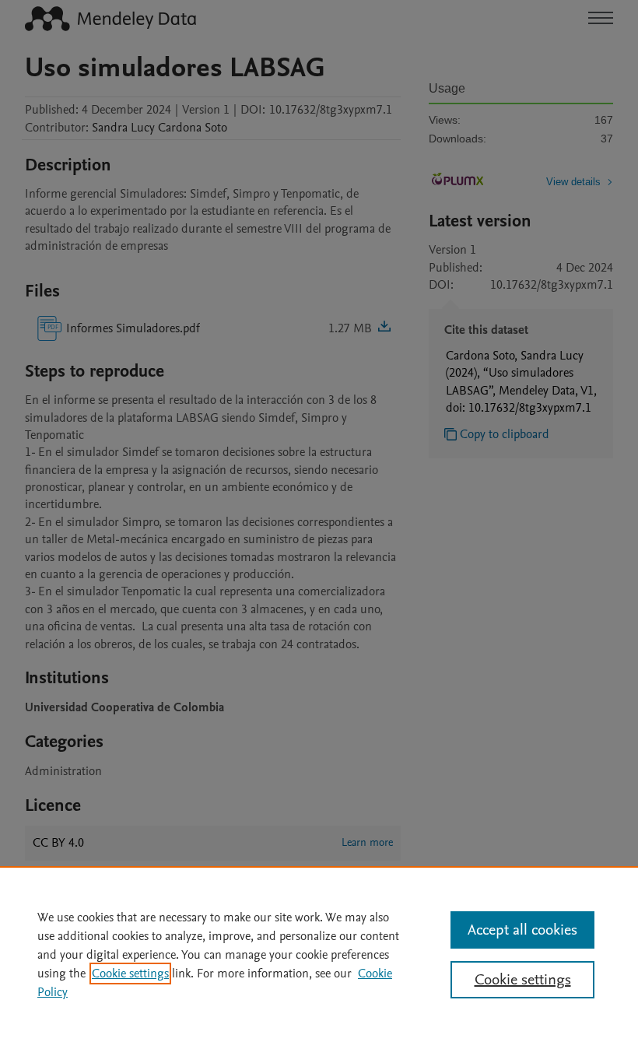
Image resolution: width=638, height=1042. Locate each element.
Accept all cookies (522, 930)
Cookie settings (130, 973)
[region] (319, 954)
